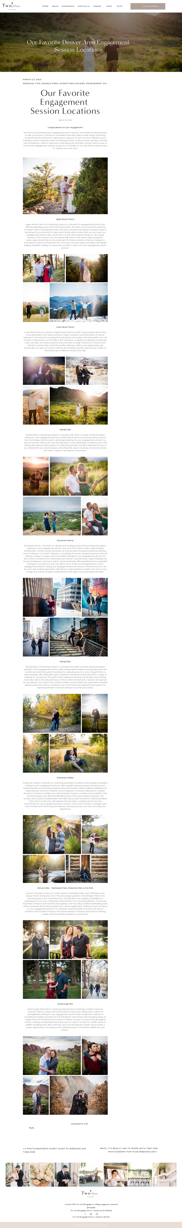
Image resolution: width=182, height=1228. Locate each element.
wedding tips (31, 83)
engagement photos (99, 83)
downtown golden (72, 83)
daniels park (49, 83)
